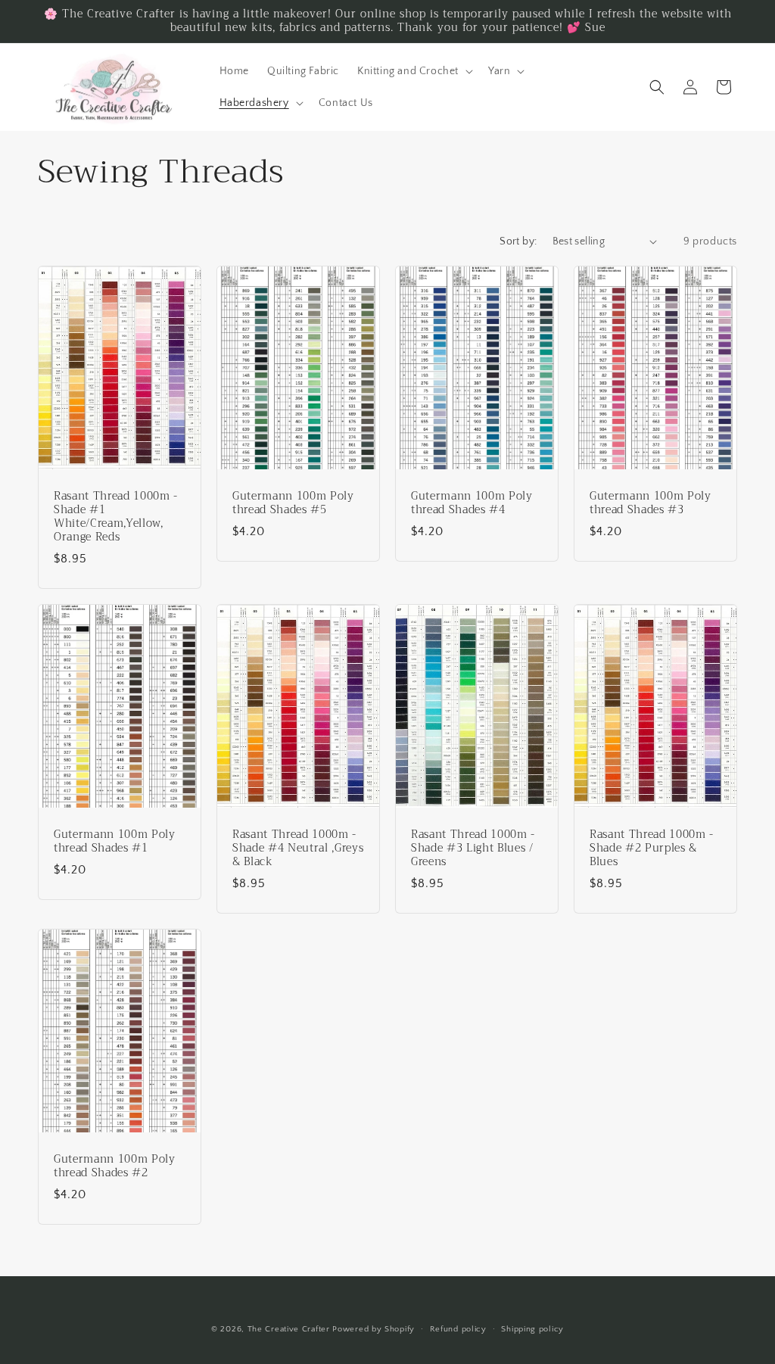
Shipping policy (532, 1329)
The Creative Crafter (290, 1329)
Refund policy (458, 1329)
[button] (413, 71)
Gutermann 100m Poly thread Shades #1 (115, 841)
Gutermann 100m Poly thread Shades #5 (293, 502)
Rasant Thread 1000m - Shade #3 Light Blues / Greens (473, 849)
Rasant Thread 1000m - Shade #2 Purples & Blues (652, 849)
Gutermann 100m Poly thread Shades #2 (115, 1166)
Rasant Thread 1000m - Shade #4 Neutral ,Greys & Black (297, 849)
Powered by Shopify (373, 1329)
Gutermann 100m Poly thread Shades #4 (472, 502)
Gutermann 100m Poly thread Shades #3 (650, 502)
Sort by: (518, 241)
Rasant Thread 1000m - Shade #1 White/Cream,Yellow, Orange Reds (116, 516)
